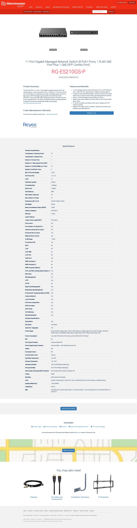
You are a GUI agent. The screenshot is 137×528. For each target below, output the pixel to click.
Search (133, 2)
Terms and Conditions (44, 515)
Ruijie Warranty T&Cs (52, 114)
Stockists (89, 7)
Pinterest (82, 515)
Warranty (36, 515)
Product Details (28, 11)
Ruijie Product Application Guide (79, 426)
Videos (47, 7)
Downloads (46, 11)
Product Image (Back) (51, 426)
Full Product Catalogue (98, 426)
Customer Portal (38, 511)
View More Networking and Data (32, 103)
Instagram (77, 515)
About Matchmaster (28, 515)
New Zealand (38, 519)
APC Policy (60, 515)
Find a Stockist (69, 450)
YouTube (72, 515)
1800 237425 (122, 2)
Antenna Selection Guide (61, 7)
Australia (33, 519)
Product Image (37, 426)
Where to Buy (92, 113)
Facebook (87, 515)
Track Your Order (102, 7)
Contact (113, 7)
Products (39, 7)
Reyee (79, 432)
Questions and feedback (68, 408)
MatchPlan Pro (78, 7)
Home (31, 7)
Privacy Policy (53, 515)
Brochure (63, 426)
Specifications (38, 11)
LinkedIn (95, 515)
